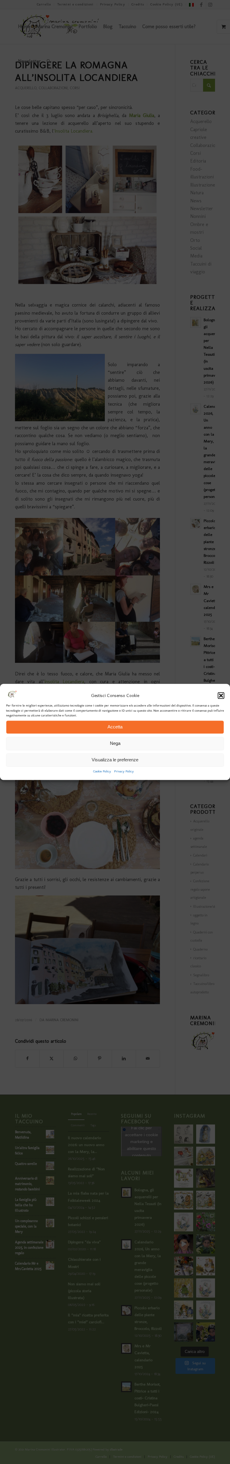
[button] (221, 696)
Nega (115, 743)
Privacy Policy (124, 771)
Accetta (115, 727)
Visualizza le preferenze (115, 760)
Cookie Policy (102, 771)
